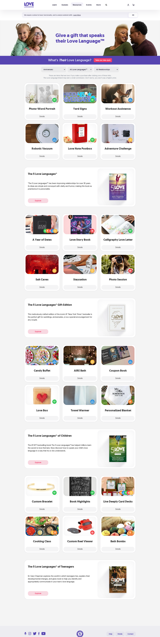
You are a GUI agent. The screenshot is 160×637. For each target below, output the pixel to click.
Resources (77, 5)
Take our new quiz (102, 60)
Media (120, 634)
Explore (38, 200)
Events (89, 5)
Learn (54, 5)
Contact (130, 634)
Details (42, 117)
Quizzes (64, 5)
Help (110, 634)
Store (98, 5)
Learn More (77, 15)
